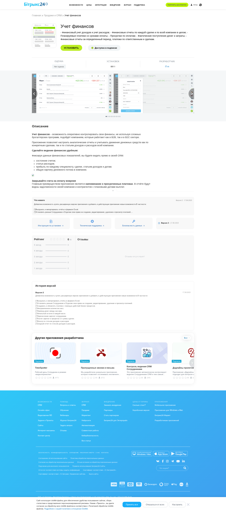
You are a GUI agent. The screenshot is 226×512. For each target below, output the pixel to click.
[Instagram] (167, 461)
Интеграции (100, 5)
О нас (98, 452)
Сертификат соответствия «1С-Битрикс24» (99, 470)
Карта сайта (93, 474)
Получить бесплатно (177, 5)
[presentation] (34, 93)
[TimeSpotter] (55, 353)
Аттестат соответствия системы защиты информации (59, 470)
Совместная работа (90, 430)
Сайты (40, 425)
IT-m (167, 66)
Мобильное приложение (165, 405)
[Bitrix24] (36, 4)
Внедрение (115, 5)
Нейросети (86, 420)
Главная (36, 15)
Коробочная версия (141, 410)
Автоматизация (88, 425)
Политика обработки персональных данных (87, 458)
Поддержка (139, 5)
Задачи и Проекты (45, 420)
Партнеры (108, 410)
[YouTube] (178, 461)
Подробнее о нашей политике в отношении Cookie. (66, 508)
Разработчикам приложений (167, 420)
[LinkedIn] (183, 461)
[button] (106, 116)
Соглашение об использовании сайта (52, 458)
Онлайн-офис (44, 410)
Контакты (105, 452)
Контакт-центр (44, 435)
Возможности (76, 5)
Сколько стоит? (139, 405)
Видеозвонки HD (45, 415)
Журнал (127, 5)
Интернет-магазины (46, 430)
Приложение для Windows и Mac (169, 410)
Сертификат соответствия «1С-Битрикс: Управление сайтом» (62, 474)
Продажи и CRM (53, 15)
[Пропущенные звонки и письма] (101, 353)
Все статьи (86, 440)
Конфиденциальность (59, 452)
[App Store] (161, 453)
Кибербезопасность (90, 435)
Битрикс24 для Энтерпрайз (115, 420)
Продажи (85, 410)
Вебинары (64, 415)
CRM (40, 405)
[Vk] (157, 461)
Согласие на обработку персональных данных (56, 462)
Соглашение (74, 452)
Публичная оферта (87, 452)
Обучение (64, 410)
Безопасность (44, 452)
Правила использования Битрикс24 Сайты (88, 466)
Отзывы (63, 430)
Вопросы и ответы (68, 405)
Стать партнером (111, 415)
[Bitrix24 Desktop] (141, 453)
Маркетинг (86, 415)
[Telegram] (172, 461)
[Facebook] (162, 461)
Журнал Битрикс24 (68, 420)
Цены (89, 5)
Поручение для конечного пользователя (53, 466)
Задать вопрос (66, 425)
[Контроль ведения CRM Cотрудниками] (147, 353)
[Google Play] (179, 453)
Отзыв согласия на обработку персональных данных (97, 462)
